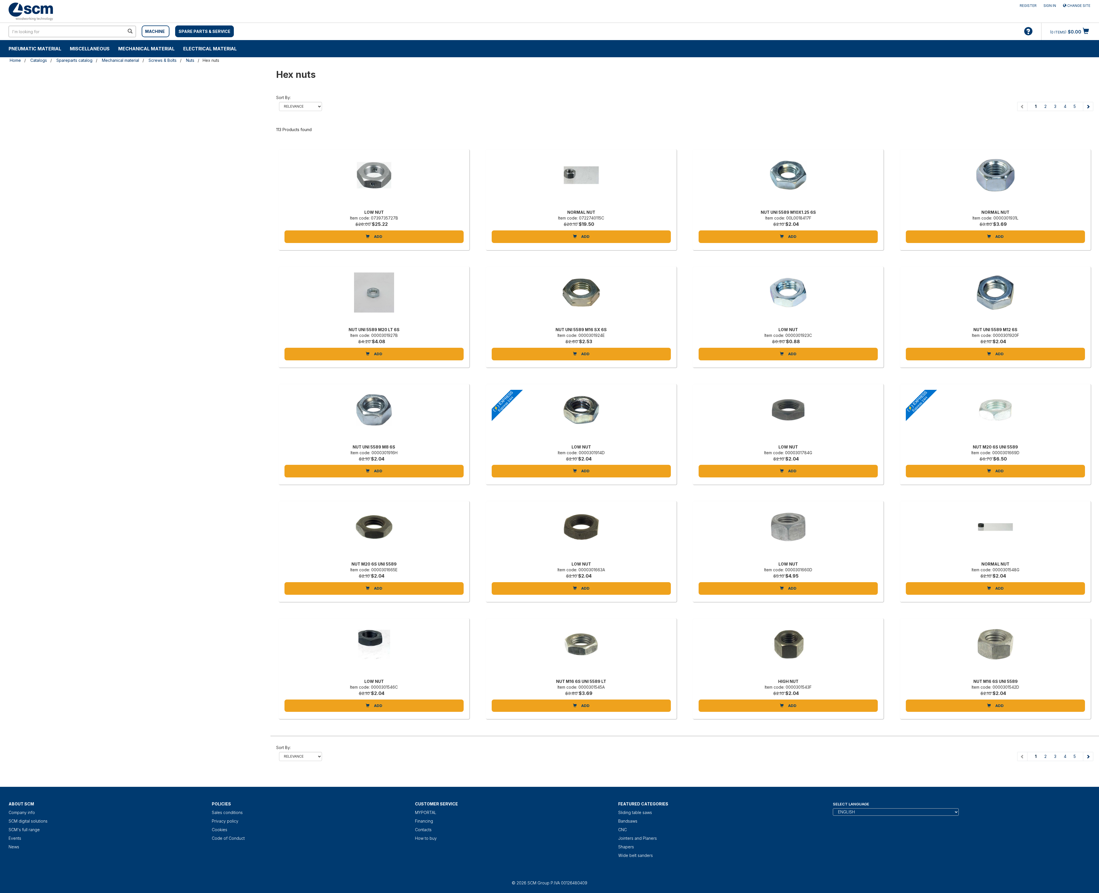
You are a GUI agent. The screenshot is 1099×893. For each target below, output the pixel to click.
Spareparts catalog (74, 60)
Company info (22, 812)
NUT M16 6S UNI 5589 (995, 681)
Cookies (219, 829)
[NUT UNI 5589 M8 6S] (374, 415)
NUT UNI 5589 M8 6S (374, 446)
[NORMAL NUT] (581, 181)
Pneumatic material (35, 49)
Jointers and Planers (637, 838)
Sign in (1049, 5)
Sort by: (283, 97)
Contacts (423, 829)
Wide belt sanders (635, 855)
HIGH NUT (788, 681)
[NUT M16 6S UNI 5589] (995, 650)
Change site (1078, 5)
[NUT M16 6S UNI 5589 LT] (581, 650)
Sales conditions (227, 812)
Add (377, 236)
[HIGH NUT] (788, 650)
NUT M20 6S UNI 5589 (995, 446)
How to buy (426, 838)
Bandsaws (627, 821)
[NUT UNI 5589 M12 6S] (995, 298)
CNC (622, 829)
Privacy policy (225, 821)
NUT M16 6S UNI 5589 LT (581, 681)
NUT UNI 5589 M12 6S (995, 329)
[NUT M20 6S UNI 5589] (374, 532)
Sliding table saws (635, 812)
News (14, 846)
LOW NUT (374, 212)
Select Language (851, 804)
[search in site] (130, 31)
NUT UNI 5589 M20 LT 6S (374, 329)
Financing (424, 821)
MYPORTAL (425, 812)
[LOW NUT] (374, 181)
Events (15, 838)
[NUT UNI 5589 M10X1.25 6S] (788, 181)
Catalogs (38, 60)
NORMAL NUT (581, 212)
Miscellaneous (90, 49)
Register (1028, 5)
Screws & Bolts (163, 60)
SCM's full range (24, 829)
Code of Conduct (228, 838)
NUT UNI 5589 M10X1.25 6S (788, 212)
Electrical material (210, 49)
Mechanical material (146, 49)
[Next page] (1088, 106)
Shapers (626, 846)
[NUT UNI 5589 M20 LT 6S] (374, 298)
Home (15, 60)
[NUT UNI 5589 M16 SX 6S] (581, 298)
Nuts (190, 60)
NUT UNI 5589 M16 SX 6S (581, 329)
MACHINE (155, 31)
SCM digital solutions (28, 821)
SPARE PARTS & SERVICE (204, 31)
